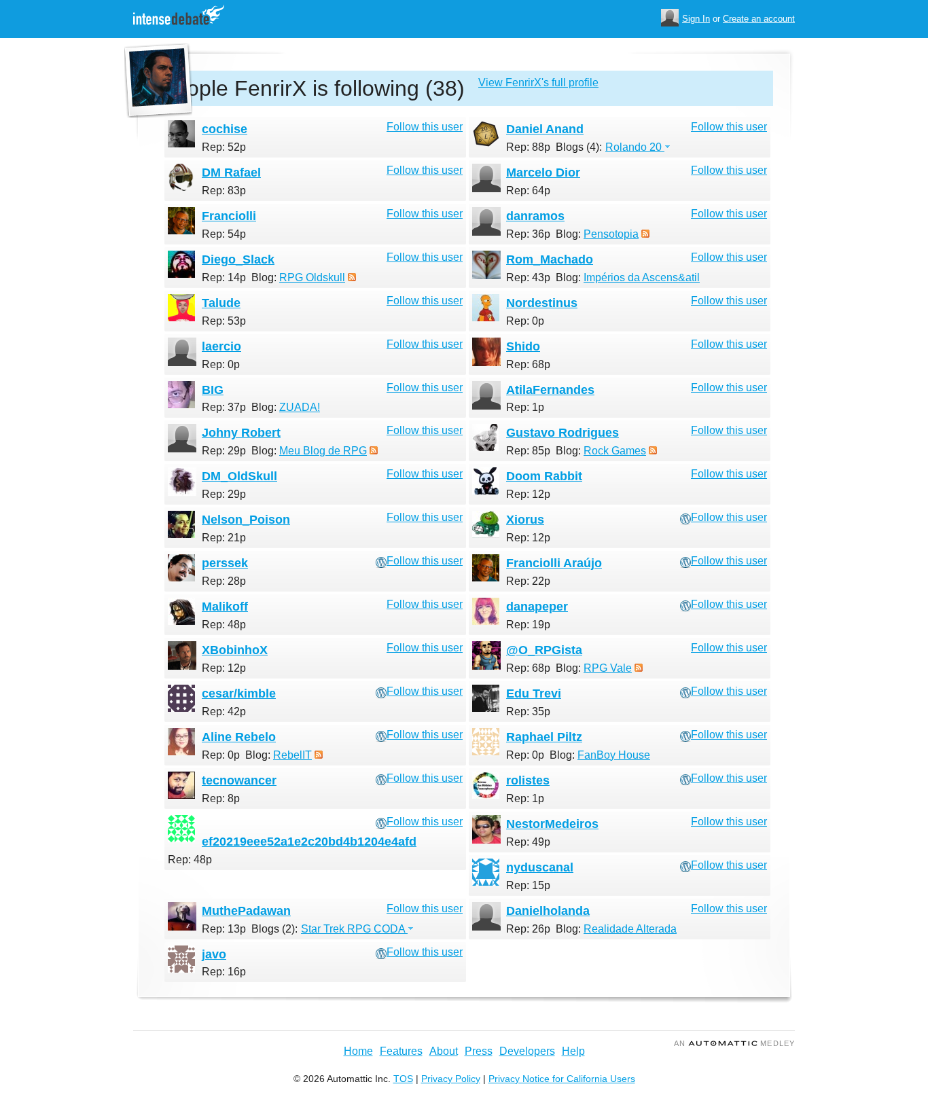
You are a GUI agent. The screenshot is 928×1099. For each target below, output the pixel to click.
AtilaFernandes (550, 390)
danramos (535, 216)
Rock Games (615, 450)
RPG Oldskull (312, 277)
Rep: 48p (224, 624)
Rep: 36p (528, 234)
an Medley (734, 1043)
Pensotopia (611, 234)
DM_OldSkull (239, 476)
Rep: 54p (224, 234)
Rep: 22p (528, 581)
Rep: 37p (224, 407)
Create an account (759, 19)
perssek (225, 563)
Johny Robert (241, 432)
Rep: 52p (224, 147)
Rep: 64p (528, 190)
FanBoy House (613, 755)
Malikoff (225, 606)
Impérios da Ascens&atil (642, 277)
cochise (224, 129)
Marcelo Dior (543, 172)
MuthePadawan (246, 911)
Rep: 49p (528, 842)
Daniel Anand (545, 129)
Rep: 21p (224, 537)
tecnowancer (239, 780)
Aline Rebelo (239, 737)
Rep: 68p (528, 364)
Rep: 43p (528, 277)
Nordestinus (541, 303)
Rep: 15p (528, 885)
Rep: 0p (525, 321)
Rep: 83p (224, 190)
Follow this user (425, 126)
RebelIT (292, 755)
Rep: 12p (528, 494)
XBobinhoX (235, 650)
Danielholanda (548, 911)
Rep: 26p (528, 929)
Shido (523, 346)
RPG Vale (608, 668)
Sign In (696, 19)
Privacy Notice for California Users (561, 1078)
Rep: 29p (224, 450)
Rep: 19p (528, 624)
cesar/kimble (239, 693)
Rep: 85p (528, 450)
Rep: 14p (224, 277)
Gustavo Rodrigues (562, 432)
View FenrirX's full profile (538, 82)
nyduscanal (539, 867)
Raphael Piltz (544, 737)
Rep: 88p (528, 147)
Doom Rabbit (544, 476)
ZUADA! (299, 407)
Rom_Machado (549, 259)
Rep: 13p (224, 929)
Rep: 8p (221, 798)
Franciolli (229, 216)
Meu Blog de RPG (323, 450)
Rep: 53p (224, 321)
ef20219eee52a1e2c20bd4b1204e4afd (309, 841)
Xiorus (525, 519)
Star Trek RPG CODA (354, 929)
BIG (213, 390)
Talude (221, 303)
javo (214, 954)
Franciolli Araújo (554, 563)
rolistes (528, 780)
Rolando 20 (634, 147)
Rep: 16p (224, 971)
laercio (221, 346)
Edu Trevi (533, 693)
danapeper (537, 606)
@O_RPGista (544, 650)
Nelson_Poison (246, 519)
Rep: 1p (525, 407)
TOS (403, 1078)
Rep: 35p (528, 711)
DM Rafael (231, 172)
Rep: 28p (224, 581)
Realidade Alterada (630, 929)
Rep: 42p (224, 711)
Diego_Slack (238, 259)
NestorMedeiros (552, 824)
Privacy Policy (450, 1078)
